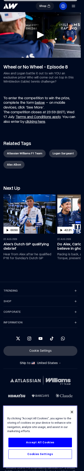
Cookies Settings (40, 454)
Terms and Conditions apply (38, 117)
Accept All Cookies (40, 442)
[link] (24, 153)
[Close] (72, 412)
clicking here (35, 121)
